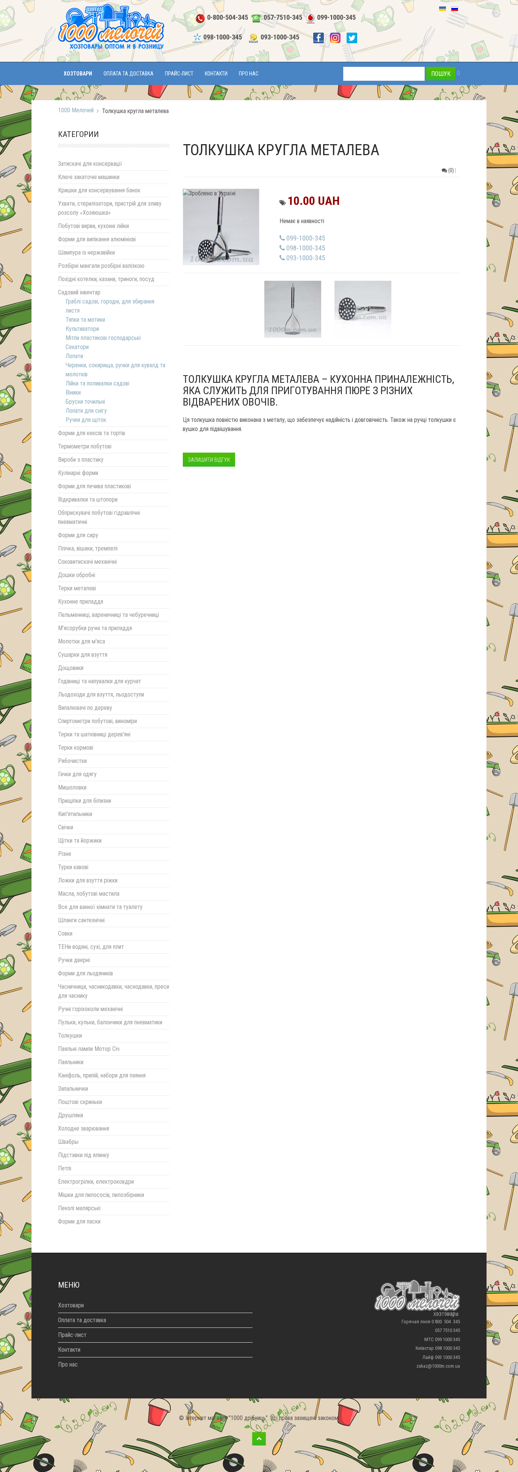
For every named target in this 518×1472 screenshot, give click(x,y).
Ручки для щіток (86, 419)
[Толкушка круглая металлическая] (221, 226)
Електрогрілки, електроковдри (96, 1181)
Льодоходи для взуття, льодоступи (101, 694)
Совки (65, 933)
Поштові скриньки (80, 1102)
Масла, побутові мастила (88, 893)
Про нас (249, 74)
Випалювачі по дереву (85, 707)
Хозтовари (78, 74)
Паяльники (70, 1062)
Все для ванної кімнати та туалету (100, 907)
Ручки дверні (74, 960)
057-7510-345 (283, 17)
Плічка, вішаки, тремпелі (88, 548)
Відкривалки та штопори (88, 499)
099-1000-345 (336, 17)
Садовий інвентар (79, 292)
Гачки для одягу (77, 774)
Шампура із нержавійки (86, 252)
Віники (73, 392)
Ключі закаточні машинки (88, 177)
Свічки (65, 827)
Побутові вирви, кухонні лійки (93, 226)
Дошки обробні (76, 575)
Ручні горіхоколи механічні (90, 1009)
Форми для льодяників (85, 973)
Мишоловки (72, 787)
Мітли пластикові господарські (103, 337)
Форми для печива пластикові (94, 486)
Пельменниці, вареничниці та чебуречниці (108, 614)
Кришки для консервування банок (99, 190)
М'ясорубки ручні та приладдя (95, 628)
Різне (64, 853)
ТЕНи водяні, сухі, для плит (91, 946)
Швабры (68, 1141)
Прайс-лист (179, 74)
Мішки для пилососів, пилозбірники (101, 1194)
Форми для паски (79, 1221)
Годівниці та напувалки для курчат (99, 681)
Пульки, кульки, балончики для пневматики (110, 1022)
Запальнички (73, 1088)
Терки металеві (77, 588)
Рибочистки (72, 760)
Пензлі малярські (79, 1208)
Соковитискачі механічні (87, 561)
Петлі (64, 1168)
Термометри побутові (84, 446)
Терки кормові (75, 747)
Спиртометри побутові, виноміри (97, 721)
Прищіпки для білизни (84, 800)
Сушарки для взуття (82, 654)
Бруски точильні (85, 401)
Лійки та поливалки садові (97, 383)
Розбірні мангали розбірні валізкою (101, 265)
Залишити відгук (209, 460)
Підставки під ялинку (83, 1155)
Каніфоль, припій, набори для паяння (102, 1075)
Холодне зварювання (83, 1128)
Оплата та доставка (129, 74)
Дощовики (70, 668)
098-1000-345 (222, 37)
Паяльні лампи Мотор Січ (88, 1048)
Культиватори (82, 328)
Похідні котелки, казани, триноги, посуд (106, 279)
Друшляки (70, 1115)
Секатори (77, 347)
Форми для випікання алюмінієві (97, 239)
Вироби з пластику (81, 459)
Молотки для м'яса (81, 641)
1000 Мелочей (76, 110)
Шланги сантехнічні (81, 920)
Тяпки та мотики (85, 319)
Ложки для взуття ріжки (88, 880)
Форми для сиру (78, 535)
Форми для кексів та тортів (91, 433)
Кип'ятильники (75, 814)
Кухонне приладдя (80, 601)
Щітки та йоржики (80, 840)
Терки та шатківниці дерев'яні (94, 734)
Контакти (216, 74)
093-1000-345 (280, 37)
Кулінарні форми (78, 473)
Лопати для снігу (86, 410)
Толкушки (70, 1035)
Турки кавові (73, 867)
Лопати (74, 356)
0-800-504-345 (227, 17)
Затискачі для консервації (90, 163)
